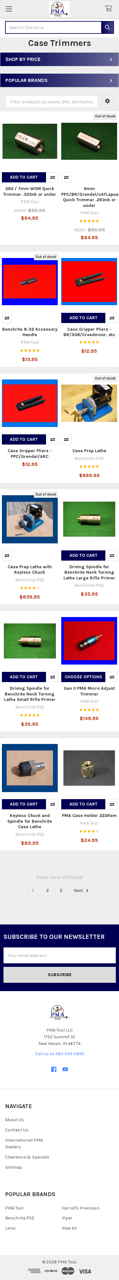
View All (69, 1228)
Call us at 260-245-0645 (59, 1053)
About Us (14, 1119)
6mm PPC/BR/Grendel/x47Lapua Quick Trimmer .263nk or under (89, 197)
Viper (67, 1218)
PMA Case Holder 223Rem (89, 815)
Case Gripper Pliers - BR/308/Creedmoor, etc (89, 332)
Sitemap (13, 1167)
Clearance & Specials (27, 1157)
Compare (53, 177)
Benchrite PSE (19, 1218)
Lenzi (10, 1228)
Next (79, 890)
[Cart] (110, 9)
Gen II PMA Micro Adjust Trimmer (89, 691)
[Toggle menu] (8, 9)
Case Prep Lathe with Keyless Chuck (30, 569)
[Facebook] (54, 1069)
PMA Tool (14, 1208)
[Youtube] (65, 1069)
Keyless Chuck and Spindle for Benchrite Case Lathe (29, 821)
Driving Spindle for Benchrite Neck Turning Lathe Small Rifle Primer (30, 694)
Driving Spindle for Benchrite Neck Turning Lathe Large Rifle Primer (89, 572)
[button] (107, 101)
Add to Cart (24, 177)
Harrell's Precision (80, 1208)
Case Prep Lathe (89, 450)
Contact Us (17, 1130)
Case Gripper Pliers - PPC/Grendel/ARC (30, 453)
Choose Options (83, 677)
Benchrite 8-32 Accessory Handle (29, 332)
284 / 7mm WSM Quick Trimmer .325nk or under (29, 191)
